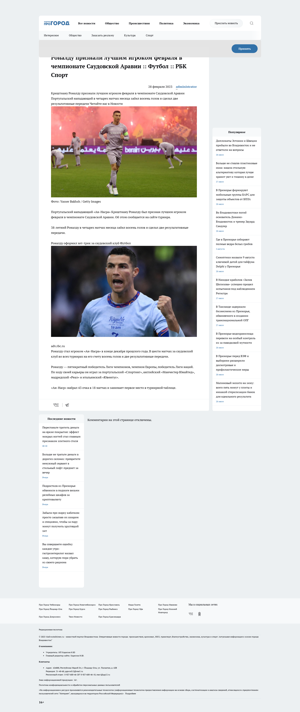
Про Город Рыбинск (108, 609)
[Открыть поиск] (251, 23)
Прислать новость (226, 23)
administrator (186, 87)
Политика (166, 23)
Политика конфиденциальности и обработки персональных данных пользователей (79, 685)
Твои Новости (75, 616)
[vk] (56, 405)
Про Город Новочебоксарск (82, 604)
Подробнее (130, 693)
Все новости (86, 23)
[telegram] (68, 405)
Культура (130, 35)
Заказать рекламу (102, 35)
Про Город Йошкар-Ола (50, 609)
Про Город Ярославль (109, 604)
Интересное (51, 35)
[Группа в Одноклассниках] (199, 614)
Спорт (149, 35)
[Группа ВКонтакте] (190, 614)
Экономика (191, 23)
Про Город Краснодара (109, 616)
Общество (112, 23)
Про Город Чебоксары (49, 604)
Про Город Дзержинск (49, 616)
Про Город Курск (77, 609)
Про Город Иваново (167, 604)
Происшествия (139, 23)
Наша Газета (134, 604)
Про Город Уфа (135, 609)
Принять (245, 48)
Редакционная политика (50, 629)
